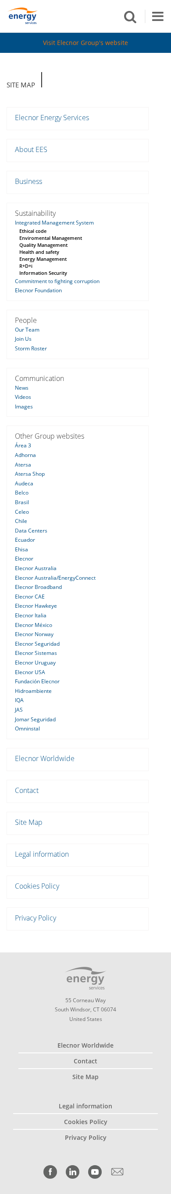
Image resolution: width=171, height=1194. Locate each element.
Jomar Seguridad (35, 719)
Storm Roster (31, 348)
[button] (130, 16)
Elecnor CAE (30, 596)
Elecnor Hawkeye (36, 605)
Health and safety (39, 252)
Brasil (22, 502)
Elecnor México (33, 625)
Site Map (21, 85)
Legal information (42, 854)
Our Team (27, 329)
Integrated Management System (54, 222)
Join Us (23, 339)
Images (24, 406)
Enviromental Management (50, 238)
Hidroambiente (33, 691)
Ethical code (32, 231)
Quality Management (43, 245)
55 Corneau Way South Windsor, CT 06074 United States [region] (85, 1010)
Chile (21, 521)
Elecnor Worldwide (45, 758)
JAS (19, 709)
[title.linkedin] (72, 1172)
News (21, 387)
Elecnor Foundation (38, 290)
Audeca (24, 483)
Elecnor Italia (30, 615)
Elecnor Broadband (38, 587)
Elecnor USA (30, 672)
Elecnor (24, 558)
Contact (27, 790)
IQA (19, 700)
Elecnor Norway (34, 634)
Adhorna (25, 455)
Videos (23, 397)
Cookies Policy (37, 886)
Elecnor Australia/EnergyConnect (55, 577)
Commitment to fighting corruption (57, 281)
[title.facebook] (50, 1172)
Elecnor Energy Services (52, 117)
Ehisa (21, 549)
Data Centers (31, 530)
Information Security (43, 273)
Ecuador (25, 539)
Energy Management (43, 259)
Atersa (23, 464)
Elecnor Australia (36, 568)
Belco (21, 492)
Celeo (22, 512)
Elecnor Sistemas (36, 653)
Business (28, 181)
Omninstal (27, 728)
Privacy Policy (35, 918)
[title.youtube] (95, 1172)
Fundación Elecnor (37, 681)
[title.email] (117, 1172)
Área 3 (23, 445)
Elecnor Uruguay (35, 662)
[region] (85, 16)
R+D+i (25, 266)
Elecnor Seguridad (37, 643)
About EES (31, 149)
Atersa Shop (30, 474)
